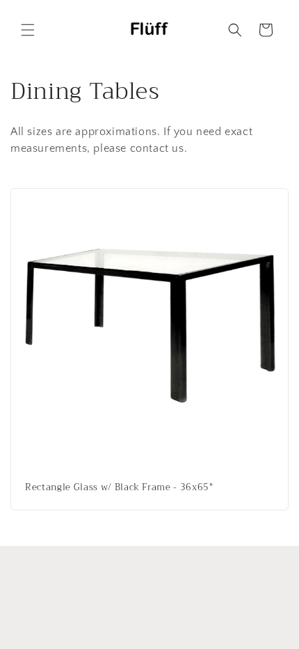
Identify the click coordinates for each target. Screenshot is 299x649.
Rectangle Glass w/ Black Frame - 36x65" (119, 488)
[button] (28, 30)
